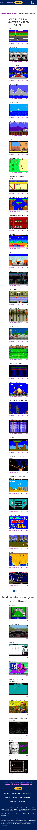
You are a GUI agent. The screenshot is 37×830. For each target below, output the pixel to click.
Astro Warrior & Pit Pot (17, 515)
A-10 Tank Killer (14, 624)
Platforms (14, 13)
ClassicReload (5, 13)
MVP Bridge (12, 605)
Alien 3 (11, 271)
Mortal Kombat (14, 571)
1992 (27, 136)
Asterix (11, 437)
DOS (10, 620)
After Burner (13, 103)
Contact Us (22, 801)
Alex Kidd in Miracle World (18, 197)
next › (19, 590)
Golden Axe (13, 534)
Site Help (6, 793)
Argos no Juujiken (15, 382)
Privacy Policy (27, 793)
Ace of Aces (13, 47)
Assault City (13, 419)
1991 (27, 62)
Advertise (13, 801)
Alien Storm (13, 289)
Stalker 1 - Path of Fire (17, 700)
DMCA (15, 797)
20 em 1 (11, 28)
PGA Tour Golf (13, 661)
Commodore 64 (14, 774)
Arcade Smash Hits (15, 363)
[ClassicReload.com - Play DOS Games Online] (6, 2)
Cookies (7, 797)
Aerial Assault (14, 84)
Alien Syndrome (14, 308)
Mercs (11, 552)
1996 (27, 415)
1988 (27, 117)
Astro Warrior (14, 497)
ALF (10, 252)
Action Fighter (14, 65)
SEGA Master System (16, 43)
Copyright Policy (25, 797)
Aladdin (11, 140)
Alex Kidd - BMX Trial (16, 158)
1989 (27, 193)
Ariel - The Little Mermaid (18, 400)
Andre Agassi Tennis (16, 345)
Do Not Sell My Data (23, 810)
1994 (27, 154)
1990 (27, 99)
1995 (27, 43)
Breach (11, 642)
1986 (27, 80)
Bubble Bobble (14, 759)
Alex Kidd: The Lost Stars (18, 234)
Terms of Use (16, 793)
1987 (27, 173)
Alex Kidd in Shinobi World (18, 215)
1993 (27, 493)
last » (22, 590)
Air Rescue (12, 121)
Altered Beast (14, 326)
